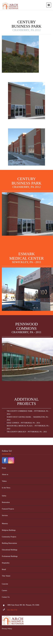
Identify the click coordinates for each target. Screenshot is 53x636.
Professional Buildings (10, 556)
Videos (4, 481)
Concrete (5, 584)
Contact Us (5, 597)
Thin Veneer (6, 576)
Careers (4, 590)
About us (5, 474)
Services (5, 515)
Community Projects (9, 537)
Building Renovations (9, 543)
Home (4, 468)
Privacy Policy (7, 629)
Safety (4, 496)
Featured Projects (8, 509)
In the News (6, 488)
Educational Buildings (9, 550)
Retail (4, 569)
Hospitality (5, 563)
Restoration (6, 502)
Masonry (5, 523)
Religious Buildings (9, 530)
